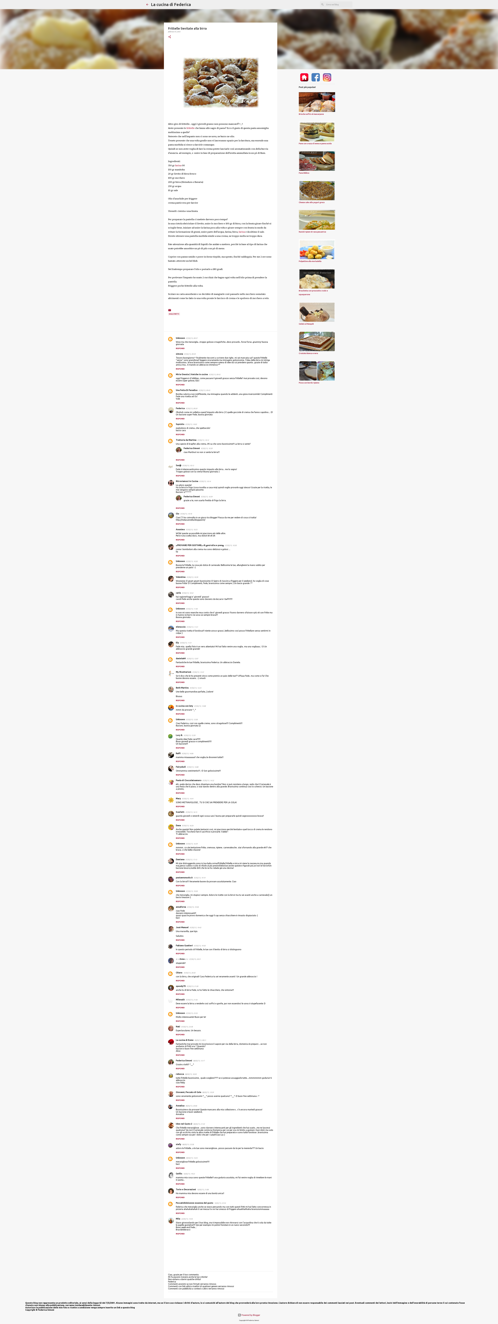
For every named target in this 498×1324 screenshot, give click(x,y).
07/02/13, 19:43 (195, 927)
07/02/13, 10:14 (205, 481)
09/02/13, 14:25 (192, 1158)
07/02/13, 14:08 (192, 767)
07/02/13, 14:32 (208, 780)
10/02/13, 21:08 (203, 1189)
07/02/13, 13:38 (192, 719)
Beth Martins (182, 688)
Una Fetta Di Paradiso (187, 390)
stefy (178, 1144)
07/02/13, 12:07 (192, 658)
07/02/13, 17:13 (191, 859)
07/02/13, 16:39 (192, 844)
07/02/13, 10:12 (203, 440)
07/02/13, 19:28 (192, 891)
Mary (178, 798)
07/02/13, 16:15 (191, 812)
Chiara (179, 972)
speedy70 (181, 986)
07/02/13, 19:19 (199, 878)
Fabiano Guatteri (184, 945)
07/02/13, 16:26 (187, 825)
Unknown (180, 338)
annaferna (181, 907)
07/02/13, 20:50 (189, 973)
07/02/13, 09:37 (192, 338)
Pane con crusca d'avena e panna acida (315, 144)
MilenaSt (180, 999)
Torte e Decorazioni (186, 1189)
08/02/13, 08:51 (200, 1040)
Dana (178, 825)
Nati (178, 1026)
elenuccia (180, 627)
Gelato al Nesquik (306, 324)
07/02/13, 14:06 (187, 753)
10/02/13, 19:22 (189, 1174)
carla (178, 593)
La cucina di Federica (171, 4)
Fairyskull (181, 767)
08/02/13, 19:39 (208, 1092)
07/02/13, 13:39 (189, 735)
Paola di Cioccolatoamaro (188, 780)
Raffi (178, 753)
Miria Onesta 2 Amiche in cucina (192, 374)
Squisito (180, 424)
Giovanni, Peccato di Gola (188, 1092)
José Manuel (182, 927)
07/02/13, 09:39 (190, 354)
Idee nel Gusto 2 (184, 1124)
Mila (178, 1219)
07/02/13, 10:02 (191, 424)
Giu (177, 513)
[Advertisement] (290, 112)
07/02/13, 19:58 (199, 946)
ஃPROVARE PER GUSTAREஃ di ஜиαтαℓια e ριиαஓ (200, 545)
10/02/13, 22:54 (220, 1203)
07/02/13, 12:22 (198, 672)
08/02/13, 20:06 (191, 1106)
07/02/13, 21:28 (192, 986)
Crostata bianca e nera (308, 353)
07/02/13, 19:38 (193, 907)
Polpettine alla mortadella (310, 261)
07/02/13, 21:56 (191, 1000)
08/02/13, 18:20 (190, 1074)
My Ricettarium (183, 672)
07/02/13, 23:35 (192, 1013)
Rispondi (180, 348)
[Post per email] (169, 311)
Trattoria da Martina (186, 440)
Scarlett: (180, 812)
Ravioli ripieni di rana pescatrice (312, 232)
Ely (177, 642)
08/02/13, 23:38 (188, 1144)
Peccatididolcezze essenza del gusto (194, 1203)
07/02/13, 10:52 (187, 593)
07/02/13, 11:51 (192, 627)
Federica (180, 408)
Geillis (179, 1173)
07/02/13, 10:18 (186, 514)
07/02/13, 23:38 (187, 1027)
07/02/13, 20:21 (195, 959)
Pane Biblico (304, 173)
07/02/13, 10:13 (188, 465)
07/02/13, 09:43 (214, 374)
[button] (169, 37)
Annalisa (180, 1105)
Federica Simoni (192, 448)
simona (179, 354)
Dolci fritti (174, 314)
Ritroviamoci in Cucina (187, 481)
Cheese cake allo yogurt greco (312, 202)
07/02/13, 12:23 (195, 688)
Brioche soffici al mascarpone (311, 114)
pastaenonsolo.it (184, 877)
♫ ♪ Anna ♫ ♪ (182, 959)
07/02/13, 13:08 (200, 706)
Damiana (180, 859)
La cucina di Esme (184, 1040)
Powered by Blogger (250, 1315)
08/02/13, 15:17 (199, 1061)
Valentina (180, 577)
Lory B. (179, 735)
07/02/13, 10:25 (191, 529)
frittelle (190, 128)
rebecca (180, 1074)
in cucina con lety (184, 706)
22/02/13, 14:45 (187, 1219)
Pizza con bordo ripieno (309, 383)
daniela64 (181, 658)
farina (178, 165)
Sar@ (178, 465)
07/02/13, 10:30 (231, 545)
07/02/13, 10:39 (206, 448)
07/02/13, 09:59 (191, 408)
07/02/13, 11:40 (192, 609)
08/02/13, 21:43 (199, 1124)
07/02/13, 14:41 (187, 799)
